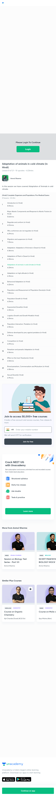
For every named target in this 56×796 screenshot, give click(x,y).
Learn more (28, 511)
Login (28, 149)
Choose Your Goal (13, 3)
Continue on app (28, 790)
